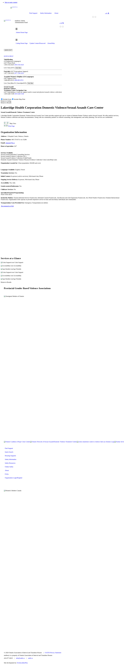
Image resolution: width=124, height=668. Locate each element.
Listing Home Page (22, 43)
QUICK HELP (8, 56)
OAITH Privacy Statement (53, 652)
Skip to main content (11, 2)
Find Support (33, 13)
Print (23, 99)
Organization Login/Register (13, 478)
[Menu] (16, 40)
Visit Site (18, 68)
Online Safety (9, 467)
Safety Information (46, 13)
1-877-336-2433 (19, 73)
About (56, 13)
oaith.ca (30, 658)
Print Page (11, 126)
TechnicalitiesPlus (22, 663)
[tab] (33, 56)
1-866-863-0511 (19, 80)
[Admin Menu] (16, 29)
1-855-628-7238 (19, 94)
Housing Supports (10, 456)
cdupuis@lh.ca (10, 143)
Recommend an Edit (7, 206)
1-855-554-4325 (19, 65)
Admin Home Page (22, 32)
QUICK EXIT (8, 50)
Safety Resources (10, 463)
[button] (62, 13)
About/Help (51, 43)
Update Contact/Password (37, 43)
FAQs (7, 474)
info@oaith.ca (20, 658)
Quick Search (9, 452)
